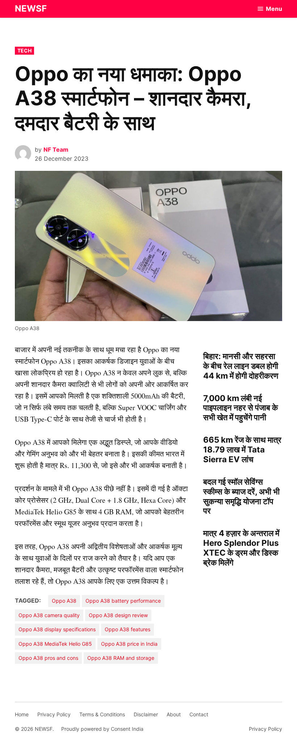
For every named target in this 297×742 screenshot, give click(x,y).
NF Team (55, 149)
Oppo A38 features (127, 629)
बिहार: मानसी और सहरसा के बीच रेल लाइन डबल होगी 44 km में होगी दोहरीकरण (240, 365)
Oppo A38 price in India (129, 644)
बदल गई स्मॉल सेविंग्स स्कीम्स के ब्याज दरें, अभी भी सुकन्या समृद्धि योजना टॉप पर (241, 496)
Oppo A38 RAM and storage (120, 658)
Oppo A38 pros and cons (48, 658)
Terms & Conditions (102, 714)
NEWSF (31, 8)
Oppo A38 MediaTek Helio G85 (55, 644)
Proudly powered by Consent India (102, 729)
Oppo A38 (64, 601)
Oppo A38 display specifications (57, 629)
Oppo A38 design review (118, 615)
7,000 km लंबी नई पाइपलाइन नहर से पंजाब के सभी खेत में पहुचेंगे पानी (240, 407)
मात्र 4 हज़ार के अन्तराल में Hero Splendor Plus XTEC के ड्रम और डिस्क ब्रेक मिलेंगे (241, 547)
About (174, 714)
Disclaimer (146, 714)
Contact (198, 714)
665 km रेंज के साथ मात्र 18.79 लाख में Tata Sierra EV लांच (242, 449)
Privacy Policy (54, 714)
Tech (24, 50)
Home (22, 714)
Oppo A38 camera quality (49, 615)
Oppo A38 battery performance (123, 601)
